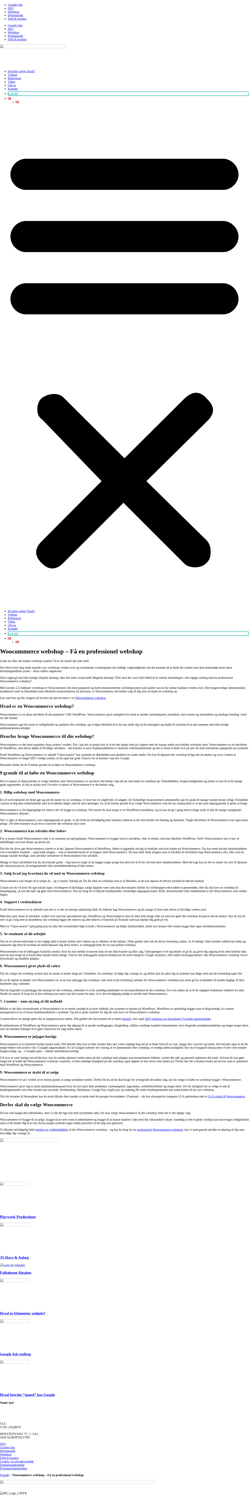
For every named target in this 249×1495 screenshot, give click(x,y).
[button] (124, 356)
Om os (12, 85)
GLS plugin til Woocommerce (226, 1096)
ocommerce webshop (93, 698)
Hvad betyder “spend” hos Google (27, 1395)
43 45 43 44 (14, 1423)
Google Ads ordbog (15, 1354)
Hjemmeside (15, 15)
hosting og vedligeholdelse (51, 1129)
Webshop (13, 11)
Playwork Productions (18, 1217)
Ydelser (12, 74)
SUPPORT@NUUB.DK (15, 1417)
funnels (126, 1018)
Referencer (14, 78)
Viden (11, 81)
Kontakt (13, 88)
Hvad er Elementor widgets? (22, 1313)
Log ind (13, 93)
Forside (4, 1475)
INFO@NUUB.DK (12, 1410)
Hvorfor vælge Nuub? (21, 71)
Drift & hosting (17, 18)
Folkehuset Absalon (15, 1273)
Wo (77, 698)
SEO (11, 8)
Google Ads (15, 4)
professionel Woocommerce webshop (160, 1129)
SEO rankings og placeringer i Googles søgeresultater (178, 1018)
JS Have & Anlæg (14, 1257)
